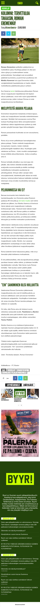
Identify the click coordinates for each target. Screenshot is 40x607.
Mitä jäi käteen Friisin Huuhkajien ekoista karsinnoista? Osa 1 (18, 400)
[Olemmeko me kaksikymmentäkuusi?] (7, 393)
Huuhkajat (6, 8)
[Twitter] (8, 33)
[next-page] (21, 405)
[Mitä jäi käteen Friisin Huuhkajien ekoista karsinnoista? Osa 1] (20, 393)
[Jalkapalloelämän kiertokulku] (33, 393)
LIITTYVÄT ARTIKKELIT (13, 385)
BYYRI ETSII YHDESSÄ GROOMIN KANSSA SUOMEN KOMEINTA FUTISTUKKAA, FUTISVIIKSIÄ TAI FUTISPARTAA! (19, 546)
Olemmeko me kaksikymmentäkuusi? (5, 399)
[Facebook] (3, 33)
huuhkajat (11, 370)
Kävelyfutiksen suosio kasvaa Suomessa (14, 534)
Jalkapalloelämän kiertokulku (32, 398)
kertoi (13, 91)
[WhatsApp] (13, 33)
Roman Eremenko (23, 370)
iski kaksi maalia (24, 201)
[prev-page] (19, 405)
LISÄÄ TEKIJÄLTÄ (28, 385)
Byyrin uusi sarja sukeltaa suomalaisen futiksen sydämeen (16, 539)
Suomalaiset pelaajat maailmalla (14, 372)
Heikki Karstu (11, 27)
